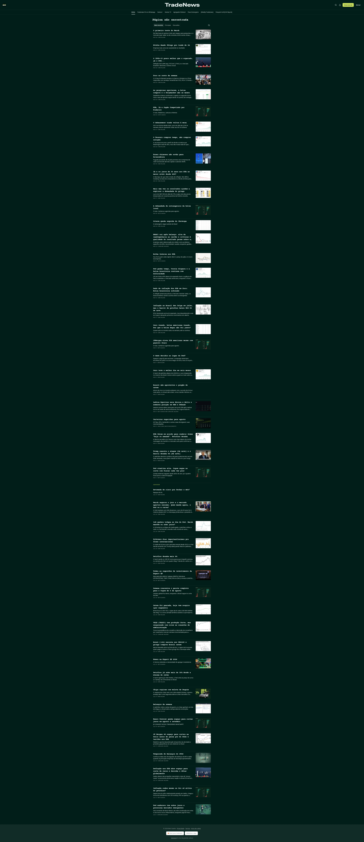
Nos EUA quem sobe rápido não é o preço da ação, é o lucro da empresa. (172, 258)
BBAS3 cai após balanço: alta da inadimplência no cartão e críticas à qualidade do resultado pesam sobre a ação (172, 237)
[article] (182, 35)
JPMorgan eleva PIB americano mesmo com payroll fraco (173, 342)
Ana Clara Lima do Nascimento (167, 426)
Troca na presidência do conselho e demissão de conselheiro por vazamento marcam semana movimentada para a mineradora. (173, 631)
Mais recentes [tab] (158, 25)
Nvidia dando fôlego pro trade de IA (171, 45)
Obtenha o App (191, 833)
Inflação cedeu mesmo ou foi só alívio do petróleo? (172, 789)
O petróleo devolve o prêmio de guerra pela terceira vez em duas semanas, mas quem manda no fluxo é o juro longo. (172, 457)
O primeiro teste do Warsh (166, 31)
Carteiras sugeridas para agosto (169, 419)
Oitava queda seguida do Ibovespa (170, 221)
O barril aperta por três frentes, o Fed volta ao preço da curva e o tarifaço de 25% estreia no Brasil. (173, 679)
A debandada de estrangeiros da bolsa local (172, 207)
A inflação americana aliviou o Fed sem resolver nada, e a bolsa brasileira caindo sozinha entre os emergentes (172, 294)
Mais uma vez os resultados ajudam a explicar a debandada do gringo (171, 190)
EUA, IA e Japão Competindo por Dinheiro (168, 109)
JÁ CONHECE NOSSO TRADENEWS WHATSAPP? (168, 724)
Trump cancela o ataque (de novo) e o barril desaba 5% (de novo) (172, 452)
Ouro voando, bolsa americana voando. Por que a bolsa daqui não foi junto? (172, 326)
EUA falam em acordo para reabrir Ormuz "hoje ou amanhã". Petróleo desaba (173, 435)
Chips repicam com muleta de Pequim (171, 690)
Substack (174, 838)
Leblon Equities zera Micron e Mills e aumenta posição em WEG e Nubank (172, 403)
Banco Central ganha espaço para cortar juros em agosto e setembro (173, 720)
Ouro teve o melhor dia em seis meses (172, 370)
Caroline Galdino (163, 246)
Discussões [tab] (176, 25)
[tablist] (167, 25)
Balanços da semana (162, 704)
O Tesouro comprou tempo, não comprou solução (172, 138)
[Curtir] (154, 40)
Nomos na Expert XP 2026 (165, 659)
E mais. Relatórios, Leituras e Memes (165, 113)
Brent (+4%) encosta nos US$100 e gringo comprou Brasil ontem (170, 643)
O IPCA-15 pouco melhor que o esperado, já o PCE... (173, 60)
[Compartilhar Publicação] (340, 5)
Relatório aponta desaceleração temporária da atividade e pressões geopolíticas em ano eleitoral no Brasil (172, 743)
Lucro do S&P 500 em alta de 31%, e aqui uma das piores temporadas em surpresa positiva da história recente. (172, 195)
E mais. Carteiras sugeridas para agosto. (166, 211)
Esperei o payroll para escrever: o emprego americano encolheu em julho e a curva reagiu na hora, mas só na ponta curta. (173, 359)
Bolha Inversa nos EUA (164, 254)
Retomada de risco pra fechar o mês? (171, 490)
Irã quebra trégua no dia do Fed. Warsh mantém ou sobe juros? (173, 523)
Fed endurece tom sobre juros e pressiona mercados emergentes (168, 806)
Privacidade (180, 828)
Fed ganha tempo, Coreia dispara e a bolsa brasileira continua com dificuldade (171, 271)
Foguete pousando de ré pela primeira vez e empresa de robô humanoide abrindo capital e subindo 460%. (171, 161)
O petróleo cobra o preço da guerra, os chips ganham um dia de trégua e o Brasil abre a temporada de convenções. (173, 708)
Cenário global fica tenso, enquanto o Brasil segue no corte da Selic (172, 594)
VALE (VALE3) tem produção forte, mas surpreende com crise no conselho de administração (172, 625)
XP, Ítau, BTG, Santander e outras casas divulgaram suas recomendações (171, 423)
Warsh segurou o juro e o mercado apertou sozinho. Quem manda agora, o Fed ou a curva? (172, 505)
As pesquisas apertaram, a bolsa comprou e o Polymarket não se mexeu (171, 91)
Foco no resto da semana (165, 76)
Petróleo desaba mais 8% (165, 557)
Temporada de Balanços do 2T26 (168, 754)
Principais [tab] (168, 25)
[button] (133, 12)
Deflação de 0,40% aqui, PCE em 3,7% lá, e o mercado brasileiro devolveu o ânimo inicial (170, 64)
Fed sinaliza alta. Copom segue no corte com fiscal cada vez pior (170, 469)
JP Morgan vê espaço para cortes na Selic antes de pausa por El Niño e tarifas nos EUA (171, 736)
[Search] (336, 5)
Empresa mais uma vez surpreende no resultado (169, 48)
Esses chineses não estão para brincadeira (168, 156)
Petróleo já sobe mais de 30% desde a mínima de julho (172, 674)
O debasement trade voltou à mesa (170, 123)
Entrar (358, 5)
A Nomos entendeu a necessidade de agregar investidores (172, 662)
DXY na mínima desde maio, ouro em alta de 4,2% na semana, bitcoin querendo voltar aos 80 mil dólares (170, 126)
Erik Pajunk (161, 37)
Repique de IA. (158, 492)
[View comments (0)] (167, 40)
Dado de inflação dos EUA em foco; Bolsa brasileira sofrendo (170, 290)
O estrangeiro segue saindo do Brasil (165, 224)
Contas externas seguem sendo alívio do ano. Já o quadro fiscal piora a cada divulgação (172, 474)
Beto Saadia (162, 115)
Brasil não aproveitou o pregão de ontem (170, 386)
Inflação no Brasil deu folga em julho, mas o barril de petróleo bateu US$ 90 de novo (173, 308)
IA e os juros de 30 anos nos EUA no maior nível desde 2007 (171, 173)
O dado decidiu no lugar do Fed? (169, 356)
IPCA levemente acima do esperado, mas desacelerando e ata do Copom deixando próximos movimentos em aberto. (173, 314)
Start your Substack (175, 833)
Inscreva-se (348, 5)
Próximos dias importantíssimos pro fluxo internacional (171, 540)
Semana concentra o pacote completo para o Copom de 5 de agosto (171, 589)
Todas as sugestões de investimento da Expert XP (172, 572)
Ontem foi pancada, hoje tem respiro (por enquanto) (171, 607)
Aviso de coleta (196, 828)
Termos (187, 828)
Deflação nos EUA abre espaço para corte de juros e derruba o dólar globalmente (170, 771)
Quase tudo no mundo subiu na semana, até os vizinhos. (171, 330)
